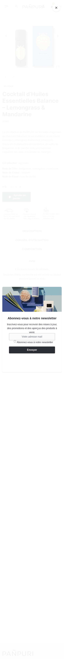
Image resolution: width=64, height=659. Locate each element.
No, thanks (32, 365)
